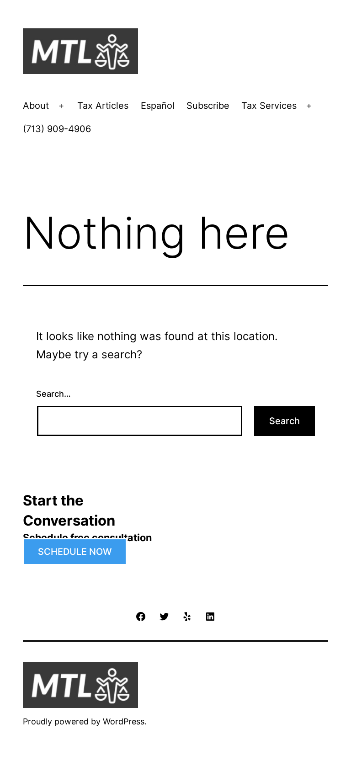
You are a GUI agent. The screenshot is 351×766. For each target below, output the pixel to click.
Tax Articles (102, 105)
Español (158, 105)
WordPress (123, 721)
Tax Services (269, 105)
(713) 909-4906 (57, 128)
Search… (53, 394)
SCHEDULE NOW (75, 551)
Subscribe (207, 105)
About (36, 105)
